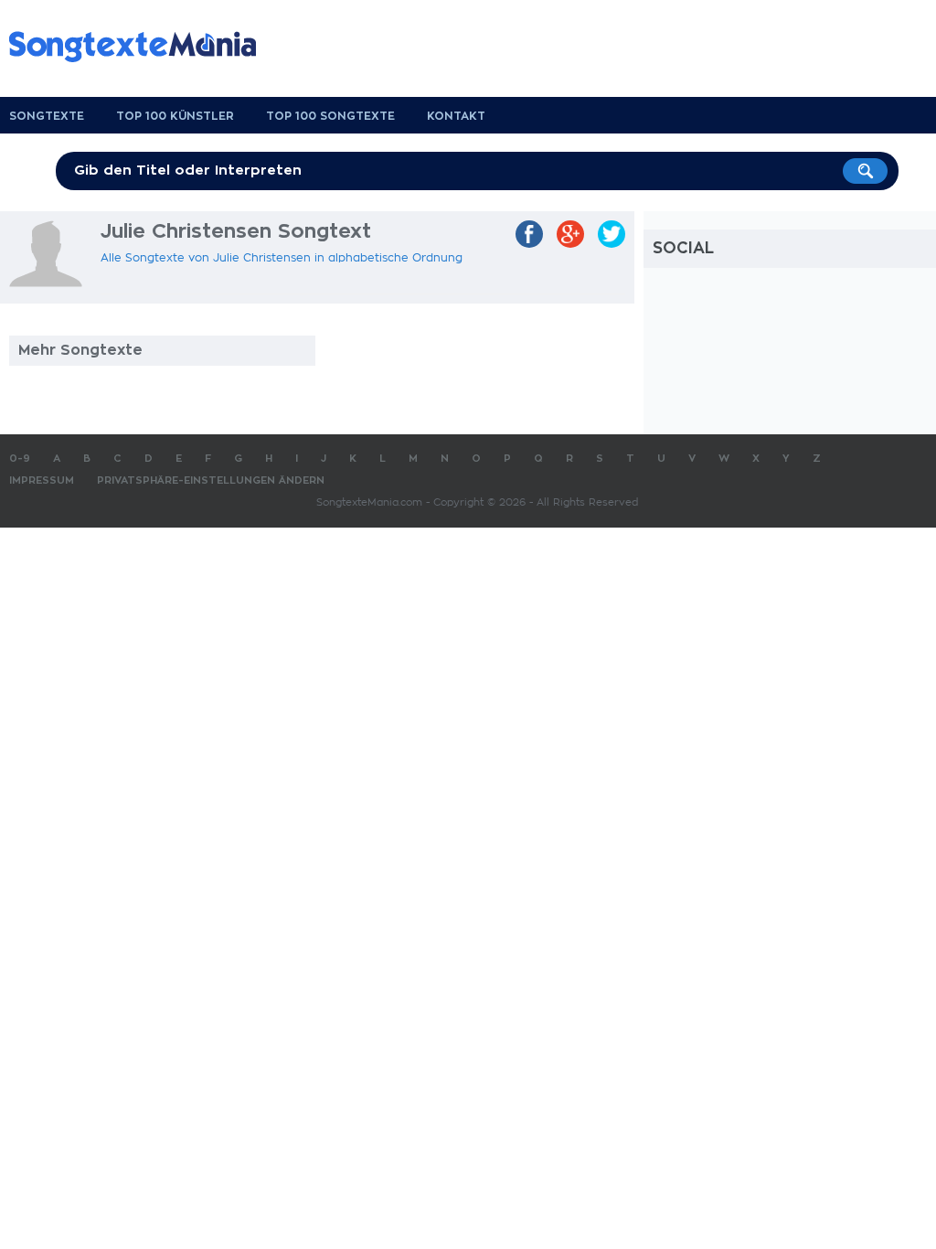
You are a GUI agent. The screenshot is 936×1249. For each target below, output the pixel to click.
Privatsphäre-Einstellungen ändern (210, 480)
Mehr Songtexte (80, 350)
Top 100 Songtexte (330, 116)
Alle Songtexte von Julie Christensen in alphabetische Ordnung (282, 257)
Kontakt (456, 116)
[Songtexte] (141, 46)
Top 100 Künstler (175, 116)
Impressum (41, 480)
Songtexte (46, 116)
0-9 (19, 459)
